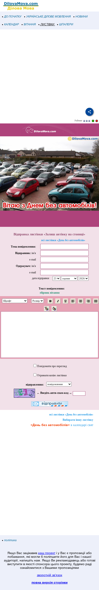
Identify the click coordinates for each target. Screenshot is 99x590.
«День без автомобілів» (50, 425)
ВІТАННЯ (29, 24)
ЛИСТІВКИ (47, 24)
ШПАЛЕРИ (66, 24)
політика (10, 540)
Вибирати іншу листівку (78, 419)
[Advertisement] (49, 68)
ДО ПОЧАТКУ (12, 16)
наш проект (46, 553)
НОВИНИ (81, 16)
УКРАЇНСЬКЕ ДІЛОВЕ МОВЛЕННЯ (48, 16)
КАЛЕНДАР (11, 24)
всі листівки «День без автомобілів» (63, 240)
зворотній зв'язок (49, 575)
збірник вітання (50, 292)
